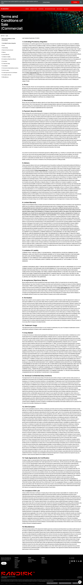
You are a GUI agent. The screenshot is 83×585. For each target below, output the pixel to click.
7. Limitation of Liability (6, 56)
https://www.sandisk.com (32, 72)
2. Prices (3, 45)
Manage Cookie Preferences (52, 583)
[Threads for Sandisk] (69, 563)
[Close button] (81, 2)
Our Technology (17, 560)
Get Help (43, 559)
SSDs (28, 8)
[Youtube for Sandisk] (81, 561)
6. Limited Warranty (5, 54)
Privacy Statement (42, 581)
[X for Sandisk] (76, 561)
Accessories (60, 8)
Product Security (44, 562)
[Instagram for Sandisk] (70, 561)
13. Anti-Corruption (5, 70)
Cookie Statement (50, 581)
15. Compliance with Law (6, 74)
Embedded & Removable (50, 8)
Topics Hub (30, 561)
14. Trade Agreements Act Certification (9, 72)
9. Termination (4, 61)
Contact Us (16, 567)
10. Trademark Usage (6, 63)
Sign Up (3, 563)
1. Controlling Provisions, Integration (9, 43)
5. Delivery (4, 52)
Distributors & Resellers (32, 560)
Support (66, 8)
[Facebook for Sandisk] (72, 561)
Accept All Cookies (76, 583)
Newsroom (16, 564)
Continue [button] (75, 2)
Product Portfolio (31, 559)
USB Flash (41, 8)
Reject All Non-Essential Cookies (65, 583)
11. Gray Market (5, 65)
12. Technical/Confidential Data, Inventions (10, 68)
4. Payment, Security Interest (7, 50)
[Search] (81, 9)
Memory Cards (34, 8)
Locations (16, 565)
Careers (16, 566)
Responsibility (17, 561)
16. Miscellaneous (5, 77)
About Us (16, 559)
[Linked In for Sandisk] (78, 561)
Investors (16, 562)
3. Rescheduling (5, 47)
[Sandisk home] (5, 9)
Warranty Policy (44, 560)
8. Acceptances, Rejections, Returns (9, 59)
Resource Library (44, 561)
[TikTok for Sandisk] (74, 561)
